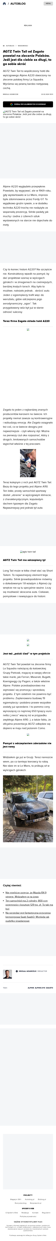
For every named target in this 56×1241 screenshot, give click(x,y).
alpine (31, 988)
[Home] (17, 3)
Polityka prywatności (28, 1216)
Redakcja (25, 1213)
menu (48, 3)
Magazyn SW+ (15, 1199)
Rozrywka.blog (20, 1203)
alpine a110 (40, 988)
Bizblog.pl (42, 1199)
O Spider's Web (12, 1213)
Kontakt (35, 1213)
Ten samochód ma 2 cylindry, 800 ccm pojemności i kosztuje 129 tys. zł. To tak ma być (29, 904)
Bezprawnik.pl (35, 1203)
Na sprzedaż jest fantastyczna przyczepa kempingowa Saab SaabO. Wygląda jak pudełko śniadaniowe (28, 917)
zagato (49, 988)
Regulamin (46, 1213)
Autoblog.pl (29, 1199)
